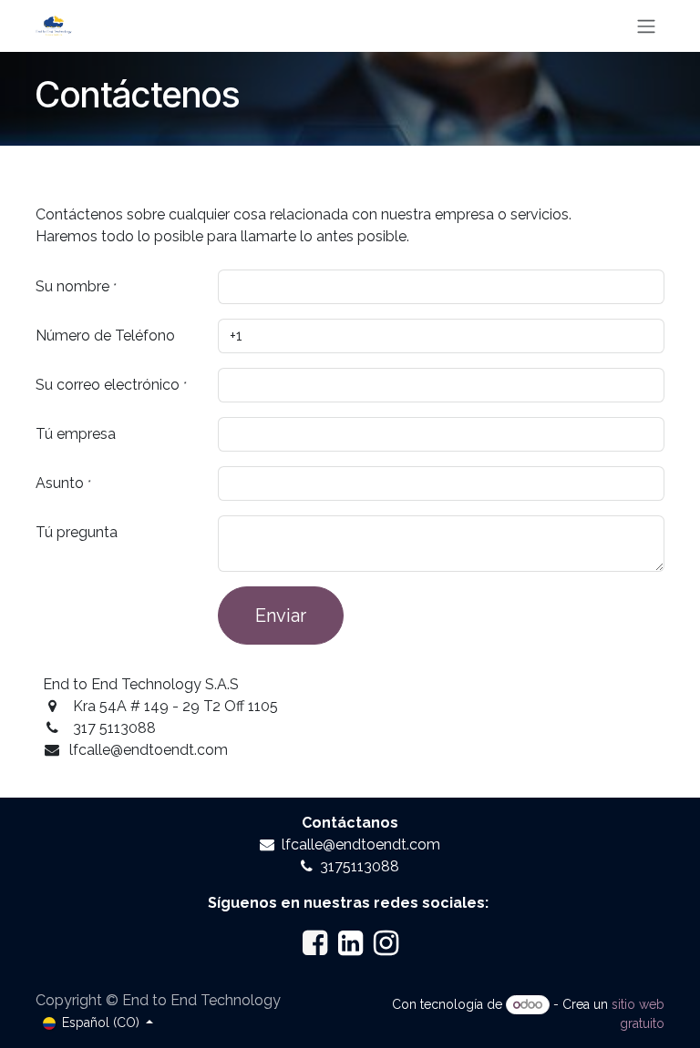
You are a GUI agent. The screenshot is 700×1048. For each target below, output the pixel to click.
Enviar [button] (280, 615)
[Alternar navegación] (646, 26)
